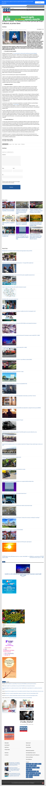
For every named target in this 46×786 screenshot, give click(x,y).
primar (19, 144)
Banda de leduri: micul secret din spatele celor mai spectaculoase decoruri (14, 493)
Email (13, 168)
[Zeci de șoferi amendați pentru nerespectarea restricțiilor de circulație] (9, 474)
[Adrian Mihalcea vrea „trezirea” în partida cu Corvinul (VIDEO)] (9, 535)
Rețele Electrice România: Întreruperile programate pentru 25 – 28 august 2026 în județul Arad (25, 9)
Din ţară (39, 763)
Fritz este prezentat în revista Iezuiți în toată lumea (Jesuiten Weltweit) (25, 53)
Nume (3, 168)
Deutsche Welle (16, 104)
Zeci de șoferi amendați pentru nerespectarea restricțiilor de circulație (13, 469)
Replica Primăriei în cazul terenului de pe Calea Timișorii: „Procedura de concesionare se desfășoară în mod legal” (20, 517)
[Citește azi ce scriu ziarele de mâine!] (6, 12)
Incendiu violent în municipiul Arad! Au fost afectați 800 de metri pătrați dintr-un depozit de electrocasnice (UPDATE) (21, 407)
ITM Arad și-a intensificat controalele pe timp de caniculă (11, 457)
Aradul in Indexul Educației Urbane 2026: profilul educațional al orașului (14, 286)
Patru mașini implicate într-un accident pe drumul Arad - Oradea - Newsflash (13, 687)
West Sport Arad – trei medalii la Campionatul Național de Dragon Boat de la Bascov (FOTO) (17, 250)
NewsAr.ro (33, 782)
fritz (13, 144)
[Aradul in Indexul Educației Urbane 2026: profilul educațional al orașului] (9, 292)
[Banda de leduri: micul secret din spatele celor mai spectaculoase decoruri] (9, 498)
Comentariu (4, 154)
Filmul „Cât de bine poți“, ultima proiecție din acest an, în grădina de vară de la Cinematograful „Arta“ (19, 311)
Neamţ (16, 144)
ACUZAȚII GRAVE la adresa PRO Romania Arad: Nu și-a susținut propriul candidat (12, 557)
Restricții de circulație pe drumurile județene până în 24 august (12, 419)
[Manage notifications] (43, 783)
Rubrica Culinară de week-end (31, 771)
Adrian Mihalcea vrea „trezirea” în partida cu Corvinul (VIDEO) (8, 210)
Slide (15, 29)
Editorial (34, 765)
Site (2, 174)
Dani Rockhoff (24, 29)
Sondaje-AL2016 (32, 773)
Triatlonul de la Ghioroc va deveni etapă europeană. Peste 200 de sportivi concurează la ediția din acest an (19, 431)
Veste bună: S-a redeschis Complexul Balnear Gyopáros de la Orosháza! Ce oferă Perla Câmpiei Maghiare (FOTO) (22, 693)
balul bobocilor (28, 763)
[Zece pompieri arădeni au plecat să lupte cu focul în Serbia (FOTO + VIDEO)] (9, 352)
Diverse (31, 765)
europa (10, 144)
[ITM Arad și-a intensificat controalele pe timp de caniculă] (9, 462)
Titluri (17, 29)
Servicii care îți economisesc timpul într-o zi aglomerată (21, 223)
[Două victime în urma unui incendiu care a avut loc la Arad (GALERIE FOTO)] (9, 389)
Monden (37, 767)
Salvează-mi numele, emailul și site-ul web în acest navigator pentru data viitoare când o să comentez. (11, 182)
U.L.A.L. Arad (31, 775)
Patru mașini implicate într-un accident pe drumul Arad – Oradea (13, 371)
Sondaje (27, 773)
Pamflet (30, 769)
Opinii (27, 769)
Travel (27, 775)
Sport (36, 773)
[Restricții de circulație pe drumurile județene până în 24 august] (9, 425)
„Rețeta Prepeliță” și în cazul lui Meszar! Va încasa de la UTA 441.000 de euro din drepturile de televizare (19, 323)
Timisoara (22, 144)
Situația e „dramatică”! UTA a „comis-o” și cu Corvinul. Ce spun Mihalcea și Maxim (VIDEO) (36, 211)
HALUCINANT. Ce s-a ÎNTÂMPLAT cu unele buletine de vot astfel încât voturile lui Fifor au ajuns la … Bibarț (33, 557)
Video (27, 777)
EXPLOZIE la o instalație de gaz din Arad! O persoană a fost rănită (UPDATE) (21, 697)
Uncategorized (36, 775)
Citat (33, 763)
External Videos (28, 767)
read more (22, 576)
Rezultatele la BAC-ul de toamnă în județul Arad (10, 299)
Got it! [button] (39, 2)
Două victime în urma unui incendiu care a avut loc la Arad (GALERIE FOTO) (14, 383)
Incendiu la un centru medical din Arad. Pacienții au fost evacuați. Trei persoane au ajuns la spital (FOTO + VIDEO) (21, 335)
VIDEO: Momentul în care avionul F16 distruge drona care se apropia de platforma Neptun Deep (17, 481)
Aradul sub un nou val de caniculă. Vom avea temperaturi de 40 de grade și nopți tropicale (17, 541)
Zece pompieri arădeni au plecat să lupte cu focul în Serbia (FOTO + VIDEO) (14, 347)
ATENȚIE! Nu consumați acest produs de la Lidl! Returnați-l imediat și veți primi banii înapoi (21, 211)
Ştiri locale (30, 777)
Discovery (27, 765)
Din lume (13, 29)
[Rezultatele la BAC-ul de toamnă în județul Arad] (9, 304)
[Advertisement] (22, 195)
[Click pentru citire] (13, 9)
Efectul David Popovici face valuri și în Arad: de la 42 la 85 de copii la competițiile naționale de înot (18, 274)
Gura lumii (34, 767)
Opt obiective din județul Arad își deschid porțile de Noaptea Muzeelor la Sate (36, 224)
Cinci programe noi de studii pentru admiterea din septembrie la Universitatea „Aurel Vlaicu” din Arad (19, 395)
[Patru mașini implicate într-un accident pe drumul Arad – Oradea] (9, 377)
